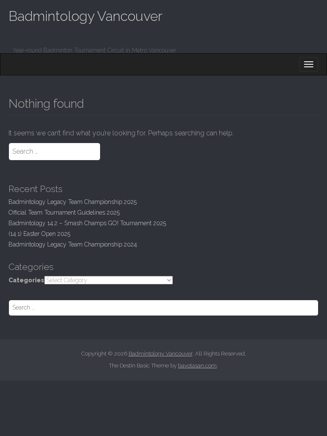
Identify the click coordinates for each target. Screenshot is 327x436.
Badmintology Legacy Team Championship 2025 (73, 201)
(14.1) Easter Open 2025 (39, 233)
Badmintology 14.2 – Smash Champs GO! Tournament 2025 (87, 223)
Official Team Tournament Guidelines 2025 (64, 212)
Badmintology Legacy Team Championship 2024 (73, 244)
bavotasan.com (197, 365)
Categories (26, 280)
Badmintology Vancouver (85, 16)
